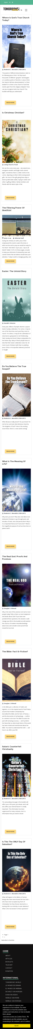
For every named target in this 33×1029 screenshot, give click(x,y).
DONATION (9, 971)
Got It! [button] (17, 1025)
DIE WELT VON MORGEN (14, 991)
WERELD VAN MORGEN (13, 1001)
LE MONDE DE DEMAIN (13, 985)
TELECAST (9, 965)
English (6, 2)
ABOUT (8, 955)
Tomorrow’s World (13, 982)
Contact (9, 968)
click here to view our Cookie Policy (14, 1016)
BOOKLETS (9, 962)
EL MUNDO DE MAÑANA (14, 988)
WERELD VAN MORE (12, 998)
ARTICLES (9, 958)
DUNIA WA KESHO (12, 994)
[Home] (11, 9)
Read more (11, 103)
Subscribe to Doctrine (7, 940)
